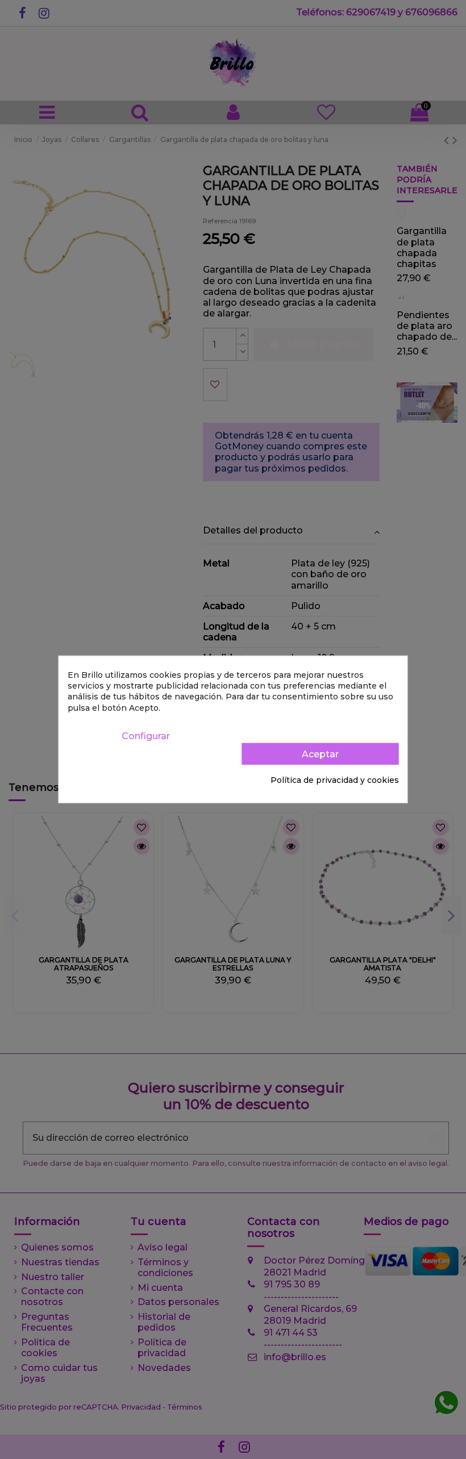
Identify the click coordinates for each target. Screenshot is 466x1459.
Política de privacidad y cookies (335, 780)
